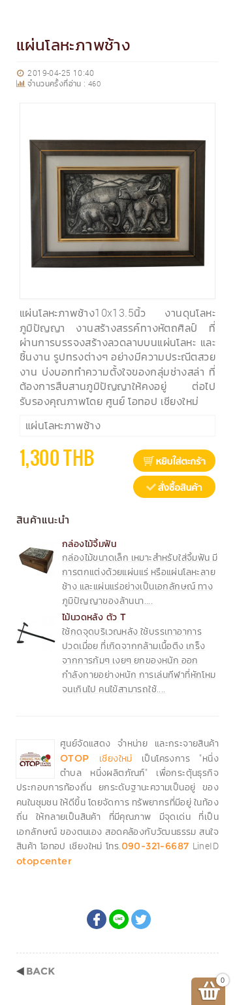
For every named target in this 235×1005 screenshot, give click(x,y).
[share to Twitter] (141, 919)
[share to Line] (119, 919)
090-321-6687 (155, 846)
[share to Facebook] (96, 919)
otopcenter (44, 861)
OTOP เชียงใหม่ (96, 758)
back (35, 971)
